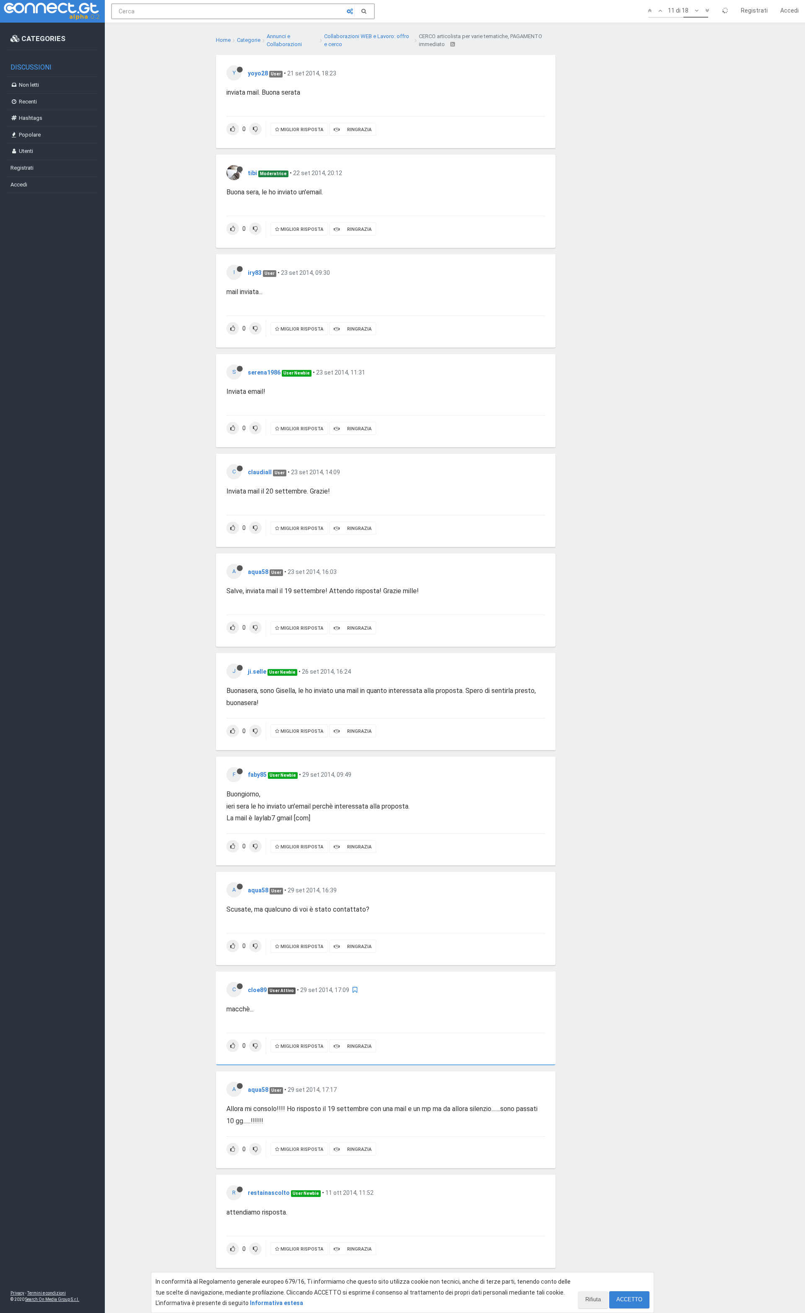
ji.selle (257, 671)
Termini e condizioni (46, 1293)
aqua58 (258, 572)
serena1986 (264, 372)
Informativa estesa (276, 1303)
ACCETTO (629, 1299)
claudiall (260, 472)
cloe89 (257, 990)
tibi (252, 173)
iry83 (255, 272)
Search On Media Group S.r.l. (52, 1299)
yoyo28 (258, 73)
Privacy (17, 1293)
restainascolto (269, 1192)
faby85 (257, 774)
